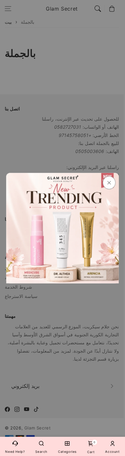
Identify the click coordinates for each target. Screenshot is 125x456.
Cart (91, 447)
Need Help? (15, 451)
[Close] (109, 182)
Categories (67, 451)
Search (41, 451)
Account (112, 451)
